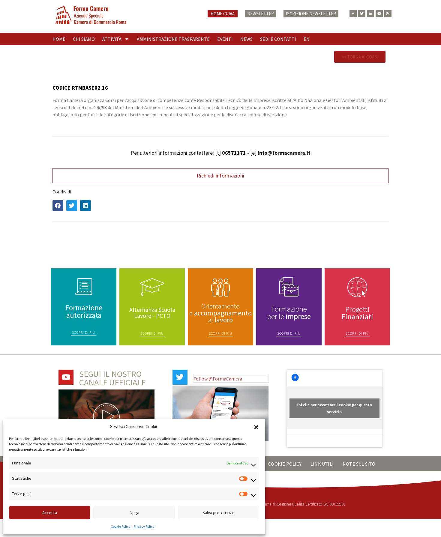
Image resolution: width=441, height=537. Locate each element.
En (307, 39)
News (246, 39)
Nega (134, 512)
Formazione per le (289, 312)
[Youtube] (379, 13)
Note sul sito (359, 464)
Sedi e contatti (278, 39)
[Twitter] (361, 13)
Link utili (322, 464)
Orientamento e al (220, 313)
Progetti (357, 312)
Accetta (49, 512)
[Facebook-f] (353, 13)
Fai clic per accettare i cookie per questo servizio (334, 408)
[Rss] (388, 13)
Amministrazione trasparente (173, 39)
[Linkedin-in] (370, 13)
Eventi (225, 39)
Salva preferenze (218, 512)
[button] (256, 427)
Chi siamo (84, 39)
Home (58, 39)
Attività (112, 39)
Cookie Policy (120, 526)
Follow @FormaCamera (218, 379)
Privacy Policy (144, 526)
